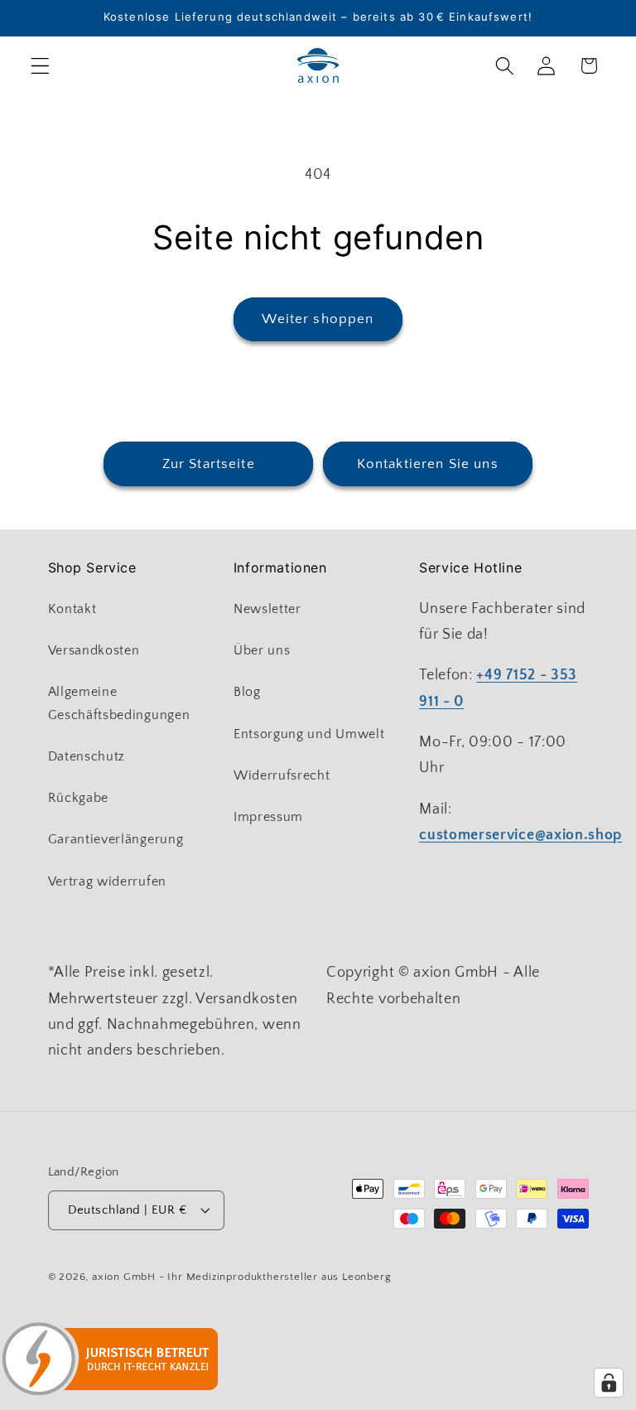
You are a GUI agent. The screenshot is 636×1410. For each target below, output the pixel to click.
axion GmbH (124, 1276)
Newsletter (267, 608)
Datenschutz (87, 756)
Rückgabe (78, 797)
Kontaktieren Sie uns (428, 463)
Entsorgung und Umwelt (309, 734)
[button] (40, 66)
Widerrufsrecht (282, 775)
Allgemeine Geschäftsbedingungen (119, 703)
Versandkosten (94, 650)
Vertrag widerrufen (107, 881)
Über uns (262, 650)
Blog (247, 691)
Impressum (268, 816)
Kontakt (72, 608)
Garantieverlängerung (116, 839)
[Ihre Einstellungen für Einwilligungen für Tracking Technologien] (609, 1383)
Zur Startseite (208, 463)
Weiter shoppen (317, 318)
